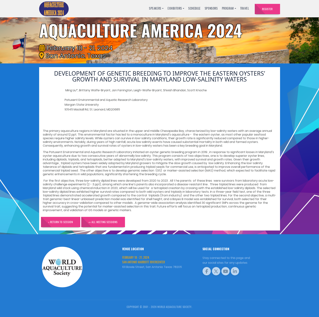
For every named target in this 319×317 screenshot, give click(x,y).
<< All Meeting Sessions (103, 222)
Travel (244, 8)
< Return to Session (60, 222)
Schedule (194, 8)
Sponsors (211, 8)
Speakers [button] (155, 8)
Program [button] (228, 8)
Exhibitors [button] (175, 8)
